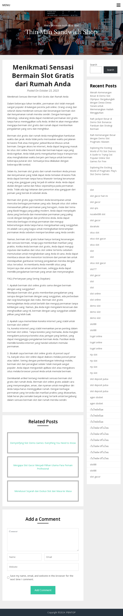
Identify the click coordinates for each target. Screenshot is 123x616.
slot (92, 189)
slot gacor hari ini (99, 195)
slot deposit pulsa (99, 379)
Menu (6, 5)
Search (93, 64)
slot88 (93, 324)
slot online (95, 293)
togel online (96, 336)
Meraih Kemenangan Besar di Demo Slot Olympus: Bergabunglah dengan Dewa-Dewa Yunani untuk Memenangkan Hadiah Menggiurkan (102, 102)
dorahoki (94, 226)
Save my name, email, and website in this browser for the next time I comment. (41, 577)
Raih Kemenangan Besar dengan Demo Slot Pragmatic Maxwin (103, 138)
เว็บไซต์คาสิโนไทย (99, 427)
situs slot (94, 232)
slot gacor (95, 202)
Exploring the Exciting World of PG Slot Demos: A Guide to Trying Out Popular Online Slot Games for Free (103, 154)
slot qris (94, 208)
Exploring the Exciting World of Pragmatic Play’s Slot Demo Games (103, 171)
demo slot (95, 305)
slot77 (93, 269)
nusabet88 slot (97, 214)
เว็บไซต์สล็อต (96, 409)
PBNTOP (71, 612)
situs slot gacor (98, 238)
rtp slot (93, 354)
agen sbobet (96, 397)
